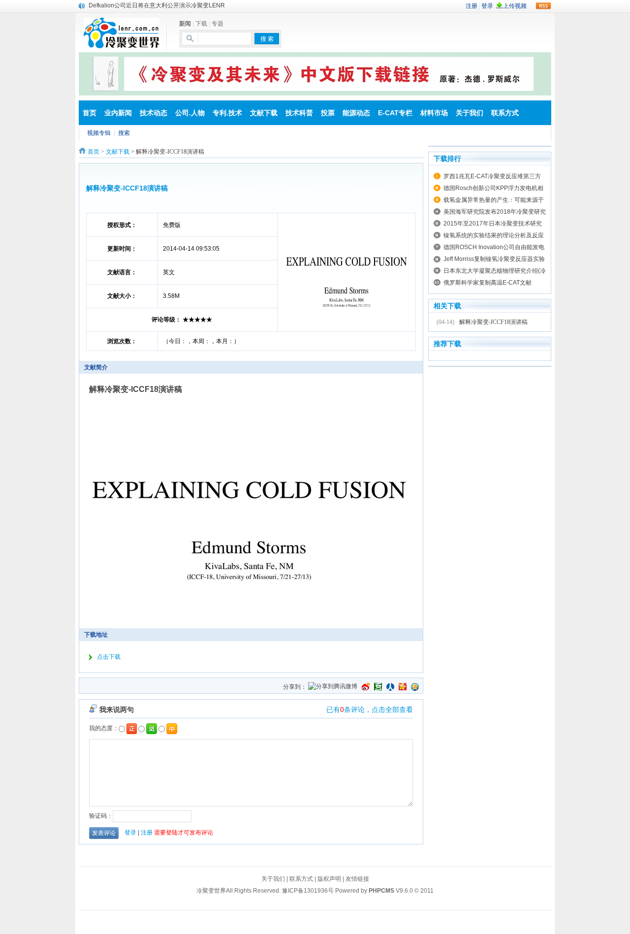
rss (543, 6)
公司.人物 (190, 113)
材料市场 (434, 113)
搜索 (124, 132)
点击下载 (109, 656)
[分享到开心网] (403, 687)
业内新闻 (118, 113)
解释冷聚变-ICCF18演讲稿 (493, 322)
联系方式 (505, 113)
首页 (89, 113)
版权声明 (329, 878)
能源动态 (356, 113)
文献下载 (264, 113)
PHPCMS (381, 890)
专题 (217, 23)
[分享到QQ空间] (415, 687)
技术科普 (299, 113)
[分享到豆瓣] (378, 687)
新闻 (185, 23)
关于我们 (469, 113)
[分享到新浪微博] (366, 687)
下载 (201, 23)
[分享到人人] (390, 687)
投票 (328, 113)
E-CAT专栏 (395, 113)
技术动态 (153, 113)
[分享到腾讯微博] (332, 687)
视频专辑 (99, 132)
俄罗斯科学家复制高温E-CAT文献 (487, 282)
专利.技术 (227, 113)
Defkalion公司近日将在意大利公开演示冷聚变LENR (157, 5)
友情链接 (357, 878)
